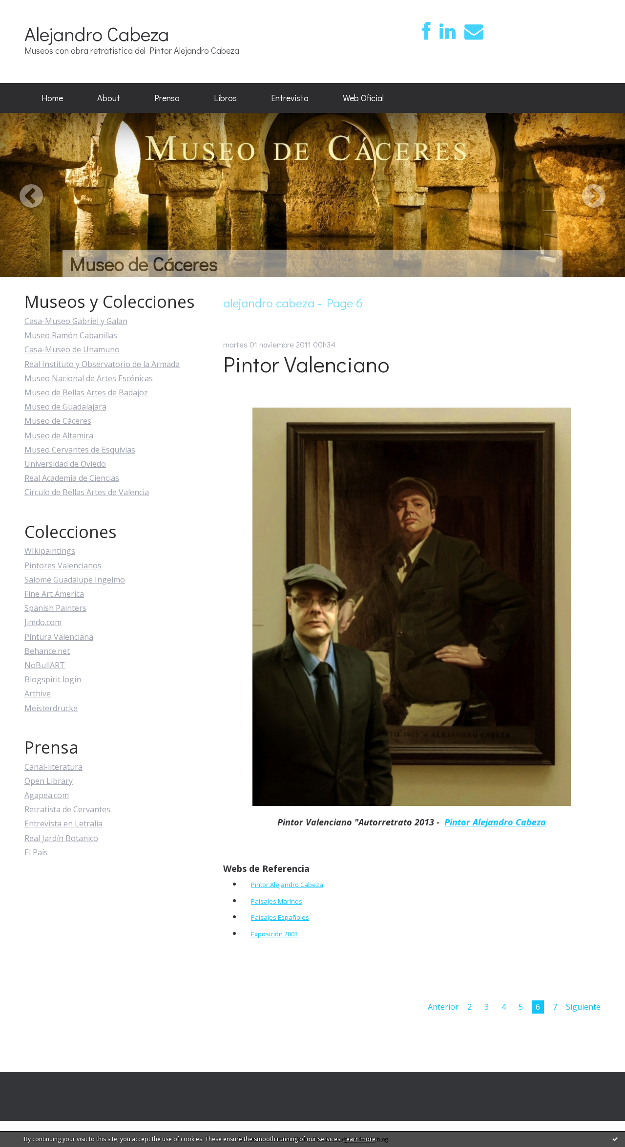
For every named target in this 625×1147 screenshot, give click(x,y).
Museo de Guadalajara (65, 406)
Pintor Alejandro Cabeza (495, 822)
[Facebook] (426, 31)
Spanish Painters (55, 608)
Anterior (443, 1006)
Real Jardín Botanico (61, 838)
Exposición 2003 (274, 934)
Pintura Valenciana (58, 636)
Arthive (37, 693)
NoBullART (44, 665)
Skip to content (33, 8)
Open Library (48, 781)
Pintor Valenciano (306, 363)
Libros (225, 98)
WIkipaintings (49, 550)
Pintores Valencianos (63, 565)
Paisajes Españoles (280, 917)
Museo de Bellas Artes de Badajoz (86, 392)
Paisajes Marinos (276, 901)
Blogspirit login (52, 679)
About (108, 98)
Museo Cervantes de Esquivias (79, 449)
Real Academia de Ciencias (71, 478)
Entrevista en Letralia (63, 823)
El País (36, 852)
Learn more (359, 1139)
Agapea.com (46, 795)
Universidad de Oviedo (65, 463)
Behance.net (47, 651)
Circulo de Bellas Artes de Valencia (86, 492)
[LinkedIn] (447, 31)
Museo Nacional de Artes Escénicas (88, 378)
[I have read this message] (615, 1139)
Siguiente (583, 1006)
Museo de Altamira (58, 435)
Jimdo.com (43, 622)
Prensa (167, 98)
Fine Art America (54, 593)
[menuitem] (52, 98)
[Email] (473, 31)
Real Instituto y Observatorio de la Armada (102, 364)
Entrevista (290, 98)
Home (52, 98)
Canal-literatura (53, 766)
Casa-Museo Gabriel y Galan (75, 321)
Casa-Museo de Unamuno (72, 349)
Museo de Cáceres (57, 420)
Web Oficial (363, 98)
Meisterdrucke (51, 708)
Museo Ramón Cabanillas (70, 335)
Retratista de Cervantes (67, 809)
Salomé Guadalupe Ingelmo (74, 579)
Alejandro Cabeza (96, 33)
